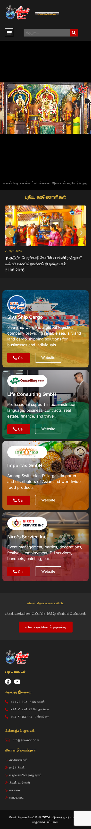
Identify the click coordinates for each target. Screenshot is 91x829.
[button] (9, 32)
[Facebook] (8, 681)
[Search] (74, 32)
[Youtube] (17, 681)
